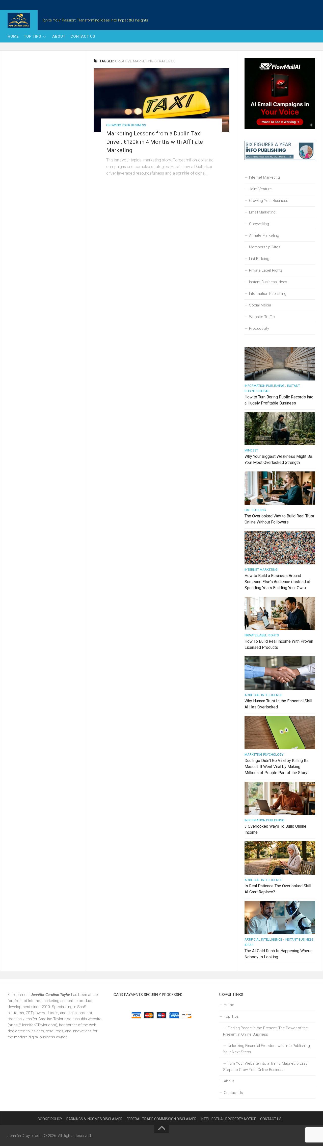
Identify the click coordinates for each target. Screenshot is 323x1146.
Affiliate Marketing (264, 235)
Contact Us (82, 36)
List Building (259, 258)
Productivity (259, 328)
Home (13, 36)
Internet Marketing (264, 177)
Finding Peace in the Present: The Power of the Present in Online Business (265, 1031)
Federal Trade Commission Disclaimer (162, 1119)
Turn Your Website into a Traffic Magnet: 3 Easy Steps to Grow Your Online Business (265, 1066)
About (58, 36)
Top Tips (32, 36)
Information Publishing (267, 293)
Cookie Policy (50, 1119)
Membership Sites (264, 247)
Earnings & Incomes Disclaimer (94, 1119)
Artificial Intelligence (263, 695)
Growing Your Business (126, 125)
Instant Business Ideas (268, 282)
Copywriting (259, 224)
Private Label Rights (266, 270)
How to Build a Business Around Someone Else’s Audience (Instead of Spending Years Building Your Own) (278, 581)
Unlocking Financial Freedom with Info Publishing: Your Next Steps (267, 1048)
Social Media (260, 305)
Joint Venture (260, 189)
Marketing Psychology (264, 754)
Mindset (251, 450)
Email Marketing (262, 212)
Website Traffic (262, 317)
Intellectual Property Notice (228, 1119)
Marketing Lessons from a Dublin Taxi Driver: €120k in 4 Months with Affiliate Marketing (154, 141)
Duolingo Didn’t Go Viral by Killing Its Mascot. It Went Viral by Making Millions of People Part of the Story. (277, 766)
